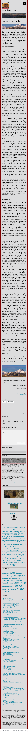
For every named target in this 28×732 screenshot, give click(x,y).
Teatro (9, 562)
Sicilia (11, 556)
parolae (19, 393)
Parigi (16, 548)
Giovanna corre (6, 657)
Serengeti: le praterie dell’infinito (10, 604)
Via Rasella (5, 623)
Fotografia (7, 536)
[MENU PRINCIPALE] (24, 3)
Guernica (22, 538)
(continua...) (17, 482)
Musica (7, 547)
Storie (18, 561)
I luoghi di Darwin (7, 681)
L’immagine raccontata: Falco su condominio (13, 621)
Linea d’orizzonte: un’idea (9, 704)
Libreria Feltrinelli (22, 390)
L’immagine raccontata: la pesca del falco (12, 630)
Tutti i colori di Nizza (8, 669)
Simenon (14, 556)
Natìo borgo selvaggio (8, 644)
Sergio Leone (20, 554)
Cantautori (4, 533)
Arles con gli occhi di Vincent (9, 692)
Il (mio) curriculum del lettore (10, 693)
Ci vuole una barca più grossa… (10, 613)
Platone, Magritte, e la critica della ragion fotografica (11, 653)
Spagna (19, 556)
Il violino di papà (6, 667)
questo (3, 473)
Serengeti (14, 554)
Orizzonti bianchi (7, 668)
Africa (8, 527)
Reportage (22, 551)
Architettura (5, 529)
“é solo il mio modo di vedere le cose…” (12, 673)
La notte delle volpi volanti (9, 666)
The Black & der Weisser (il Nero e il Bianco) (13, 689)
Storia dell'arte (17, 558)
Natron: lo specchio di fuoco (9, 602)
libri (18, 542)
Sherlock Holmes (6, 556)
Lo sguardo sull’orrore (8, 620)
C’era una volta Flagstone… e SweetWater (12, 619)
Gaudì (8, 538)
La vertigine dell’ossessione (9, 660)
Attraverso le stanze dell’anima (10, 612)
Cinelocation (13, 533)
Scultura (4, 586)
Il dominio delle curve (8, 616)
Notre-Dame (23, 546)
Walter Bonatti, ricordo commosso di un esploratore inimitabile (12, 640)
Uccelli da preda (21, 562)
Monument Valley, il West (8, 687)
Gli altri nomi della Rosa (8, 650)
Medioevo (11, 544)
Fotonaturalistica (18, 536)
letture (15, 542)
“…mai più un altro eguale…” (9, 633)
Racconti (14, 551)
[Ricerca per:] (14, 451)
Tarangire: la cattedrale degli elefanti (11, 606)
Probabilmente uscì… (8, 654)
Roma (8, 553)
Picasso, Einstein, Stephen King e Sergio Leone (14, 642)
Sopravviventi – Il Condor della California (12, 628)
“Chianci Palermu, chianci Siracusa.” (11, 647)
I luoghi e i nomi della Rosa (9, 651)
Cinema (20, 533)
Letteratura (8, 542)
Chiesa (8, 533)
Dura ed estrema (7, 598)
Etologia (10, 576)
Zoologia (21, 565)
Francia (4, 538)
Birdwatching (5, 531)
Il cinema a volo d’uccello (8, 661)
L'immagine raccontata (11, 578)
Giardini (12, 538)
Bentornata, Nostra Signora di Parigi (11, 610)
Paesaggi (4, 548)
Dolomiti (3, 534)
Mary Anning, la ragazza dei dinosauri (12, 671)
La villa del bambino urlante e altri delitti (12, 635)
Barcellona (19, 529)
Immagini (17, 540)
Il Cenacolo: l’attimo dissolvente (10, 632)
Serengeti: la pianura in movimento (11, 603)
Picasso (20, 548)
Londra (21, 542)
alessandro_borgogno (21, 413)
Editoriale (4, 576)
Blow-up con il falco (7, 626)
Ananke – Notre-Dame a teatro (10, 609)
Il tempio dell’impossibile (9, 614)
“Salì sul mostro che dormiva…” (10, 655)
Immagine (12, 540)
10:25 (4, 645)
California (22, 531)
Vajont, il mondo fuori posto (9, 641)
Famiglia (15, 534)
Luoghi (5, 544)
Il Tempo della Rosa (7, 648)
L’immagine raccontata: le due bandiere (12, 634)
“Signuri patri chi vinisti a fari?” (10, 646)
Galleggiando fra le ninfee (9, 627)
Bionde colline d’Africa (8, 607)
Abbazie (3, 527)
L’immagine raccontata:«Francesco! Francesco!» (14, 618)
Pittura (4, 551)
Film (18, 534)
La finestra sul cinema (8, 611)
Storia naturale (11, 560)
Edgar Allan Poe (9, 534)
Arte (14, 530)
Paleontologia (10, 548)
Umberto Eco (6, 565)
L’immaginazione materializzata (10, 617)
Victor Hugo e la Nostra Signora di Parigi (12, 664)
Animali (22, 527)
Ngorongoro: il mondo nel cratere (11, 605)
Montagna (16, 544)
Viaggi (13, 564)
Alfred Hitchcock (15, 527)
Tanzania (4, 562)
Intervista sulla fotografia (8, 701)
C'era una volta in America (14, 531)
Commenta (21, 442)
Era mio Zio (5, 680)
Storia (8, 558)
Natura (13, 547)
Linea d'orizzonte (9, 10)
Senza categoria (10, 586)
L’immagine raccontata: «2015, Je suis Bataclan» (14, 690)
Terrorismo (14, 562)
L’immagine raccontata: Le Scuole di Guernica (14, 678)
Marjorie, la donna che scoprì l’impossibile (13, 688)
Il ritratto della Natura (8, 631)
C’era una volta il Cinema (8, 672)
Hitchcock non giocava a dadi (9, 662)
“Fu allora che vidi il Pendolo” (10, 679)
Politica (8, 551)
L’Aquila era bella (7, 665)
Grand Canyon (17, 538)
